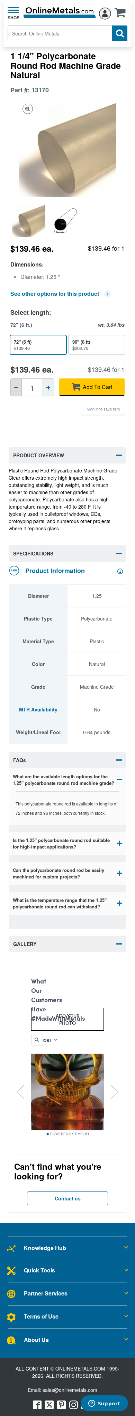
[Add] (48, 387)
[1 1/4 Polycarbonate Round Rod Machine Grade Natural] (29, 220)
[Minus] (16, 387)
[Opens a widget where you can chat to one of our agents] (104, 1404)
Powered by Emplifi (69, 1134)
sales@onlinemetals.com (70, 1389)
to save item (103, 409)
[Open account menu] (105, 12)
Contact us (68, 1198)
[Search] (119, 33)
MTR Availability (38, 709)
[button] (121, 14)
